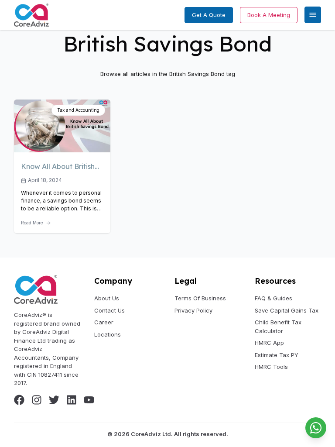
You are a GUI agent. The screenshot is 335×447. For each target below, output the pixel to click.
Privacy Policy (193, 310)
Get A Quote (209, 14)
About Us (106, 298)
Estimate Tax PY (276, 354)
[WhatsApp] (315, 427)
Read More (32, 222)
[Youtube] (89, 400)
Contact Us (109, 310)
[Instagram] (36, 400)
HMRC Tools (271, 366)
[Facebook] (19, 400)
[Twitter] (54, 400)
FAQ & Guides (273, 298)
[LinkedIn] (71, 400)
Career (103, 322)
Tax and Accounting (78, 110)
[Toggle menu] (312, 15)
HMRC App (269, 342)
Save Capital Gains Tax (286, 310)
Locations (107, 334)
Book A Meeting (268, 14)
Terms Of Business (200, 298)
